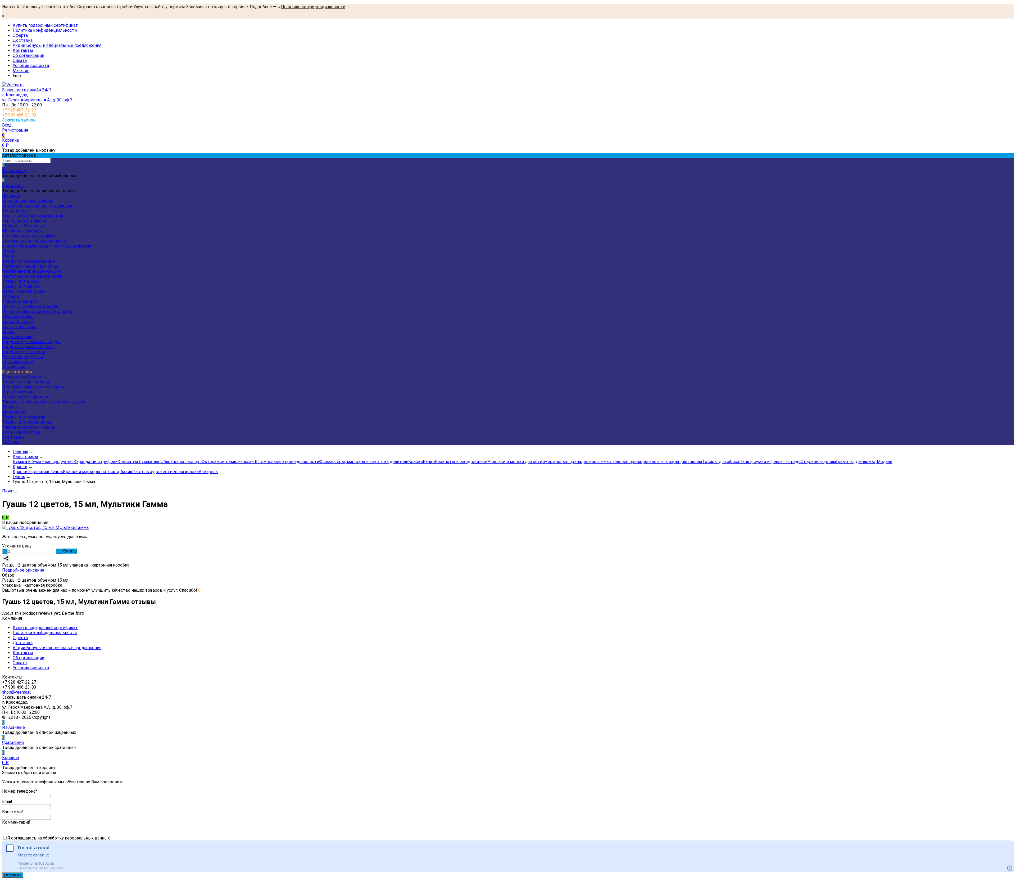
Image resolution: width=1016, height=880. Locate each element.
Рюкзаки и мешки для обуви (31, 266)
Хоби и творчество (21, 432)
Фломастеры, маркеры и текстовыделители (46, 246)
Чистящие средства (22, 356)
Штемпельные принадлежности (34, 241)
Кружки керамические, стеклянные (38, 205)
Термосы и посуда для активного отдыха (43, 402)
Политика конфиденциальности (45, 30)
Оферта (20, 35)
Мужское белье (18, 316)
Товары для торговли (23, 417)
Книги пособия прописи (25, 396)
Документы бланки (21, 376)
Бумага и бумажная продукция (32, 215)
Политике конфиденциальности (313, 6)
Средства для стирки (23, 351)
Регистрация (15, 130)
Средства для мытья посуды (31, 341)
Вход (7, 125)
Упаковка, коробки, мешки (28, 427)
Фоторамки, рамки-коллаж (29, 236)
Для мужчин (14, 366)
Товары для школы (21, 281)
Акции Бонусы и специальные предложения (57, 45)
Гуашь (57, 471)
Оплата (20, 60)
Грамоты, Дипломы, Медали (30, 306)
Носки (8, 331)
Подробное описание (23, 570)
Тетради (10, 296)
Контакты (23, 50)
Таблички (11, 442)
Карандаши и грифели (24, 220)
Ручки (8, 256)
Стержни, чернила (20, 301)
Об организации (28, 55)
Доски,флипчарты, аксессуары (33, 386)
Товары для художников (27, 422)
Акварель (208, 471)
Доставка (23, 40)
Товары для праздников (26, 381)
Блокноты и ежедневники (28, 261)
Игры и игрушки (18, 391)
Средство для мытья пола (28, 346)
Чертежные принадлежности (31, 271)
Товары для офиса (20, 286)
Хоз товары (14, 437)
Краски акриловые (32, 471)
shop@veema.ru (16, 692)
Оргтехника (13, 412)
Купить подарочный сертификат (45, 25)
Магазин (21, 70)
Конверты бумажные (23, 225)
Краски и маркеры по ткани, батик (97, 471)
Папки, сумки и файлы (24, 291)
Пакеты (10, 407)
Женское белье (17, 321)
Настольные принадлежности (32, 276)
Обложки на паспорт (22, 231)
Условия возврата (31, 65)
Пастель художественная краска (165, 471)
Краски (9, 251)
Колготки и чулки (19, 326)
